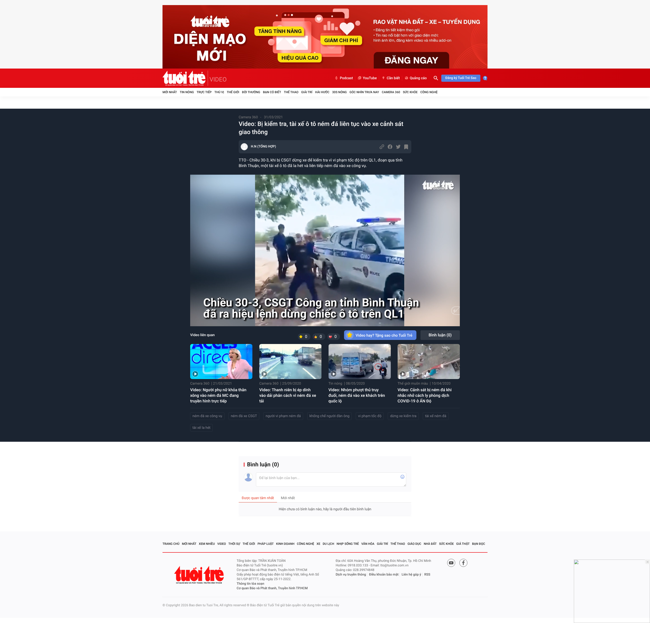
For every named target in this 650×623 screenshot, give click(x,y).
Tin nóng (187, 92)
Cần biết (393, 78)
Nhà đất (430, 544)
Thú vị (219, 92)
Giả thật (463, 544)
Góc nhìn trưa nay (364, 92)
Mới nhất (169, 92)
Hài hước (322, 92)
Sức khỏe (410, 92)
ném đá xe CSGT (244, 416)
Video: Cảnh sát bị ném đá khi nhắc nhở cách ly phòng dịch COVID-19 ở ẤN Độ (425, 395)
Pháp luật (265, 544)
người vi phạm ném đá (283, 416)
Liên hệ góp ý (411, 575)
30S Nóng (339, 92)
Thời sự (234, 544)
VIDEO (218, 79)
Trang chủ (171, 544)
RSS (427, 575)
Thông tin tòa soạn (250, 584)
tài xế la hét (201, 428)
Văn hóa (368, 544)
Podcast (346, 78)
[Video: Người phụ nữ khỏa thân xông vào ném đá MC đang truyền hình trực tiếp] (221, 361)
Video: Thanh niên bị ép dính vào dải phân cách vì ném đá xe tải (287, 395)
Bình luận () (440, 335)
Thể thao (291, 92)
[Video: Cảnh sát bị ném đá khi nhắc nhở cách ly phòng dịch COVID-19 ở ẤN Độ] (429, 361)
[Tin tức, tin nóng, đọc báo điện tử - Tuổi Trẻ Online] (185, 78)
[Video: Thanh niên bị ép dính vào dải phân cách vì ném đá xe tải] (290, 361)
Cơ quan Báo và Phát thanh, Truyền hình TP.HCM (272, 588)
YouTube (370, 78)
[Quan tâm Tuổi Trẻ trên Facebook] (463, 563)
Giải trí (306, 92)
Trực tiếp (204, 92)
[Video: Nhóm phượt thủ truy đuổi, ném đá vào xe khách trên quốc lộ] (360, 361)
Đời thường (251, 92)
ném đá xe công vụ (207, 416)
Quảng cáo (418, 78)
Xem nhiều (207, 544)
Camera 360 (391, 92)
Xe (318, 544)
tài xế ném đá (435, 416)
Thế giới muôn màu (413, 384)
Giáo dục (414, 544)
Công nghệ (428, 92)
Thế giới (233, 92)
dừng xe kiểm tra (403, 416)
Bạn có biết (272, 92)
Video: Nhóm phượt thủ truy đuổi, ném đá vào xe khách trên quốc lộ (357, 395)
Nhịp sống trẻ (348, 544)
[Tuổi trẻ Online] (199, 575)
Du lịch (328, 544)
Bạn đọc (478, 544)
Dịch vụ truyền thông (351, 575)
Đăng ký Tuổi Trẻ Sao (460, 78)
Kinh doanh (285, 544)
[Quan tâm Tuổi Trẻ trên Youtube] (451, 563)
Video (221, 544)
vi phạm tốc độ (369, 416)
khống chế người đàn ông (330, 416)
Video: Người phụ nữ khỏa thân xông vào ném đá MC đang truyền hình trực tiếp (218, 395)
